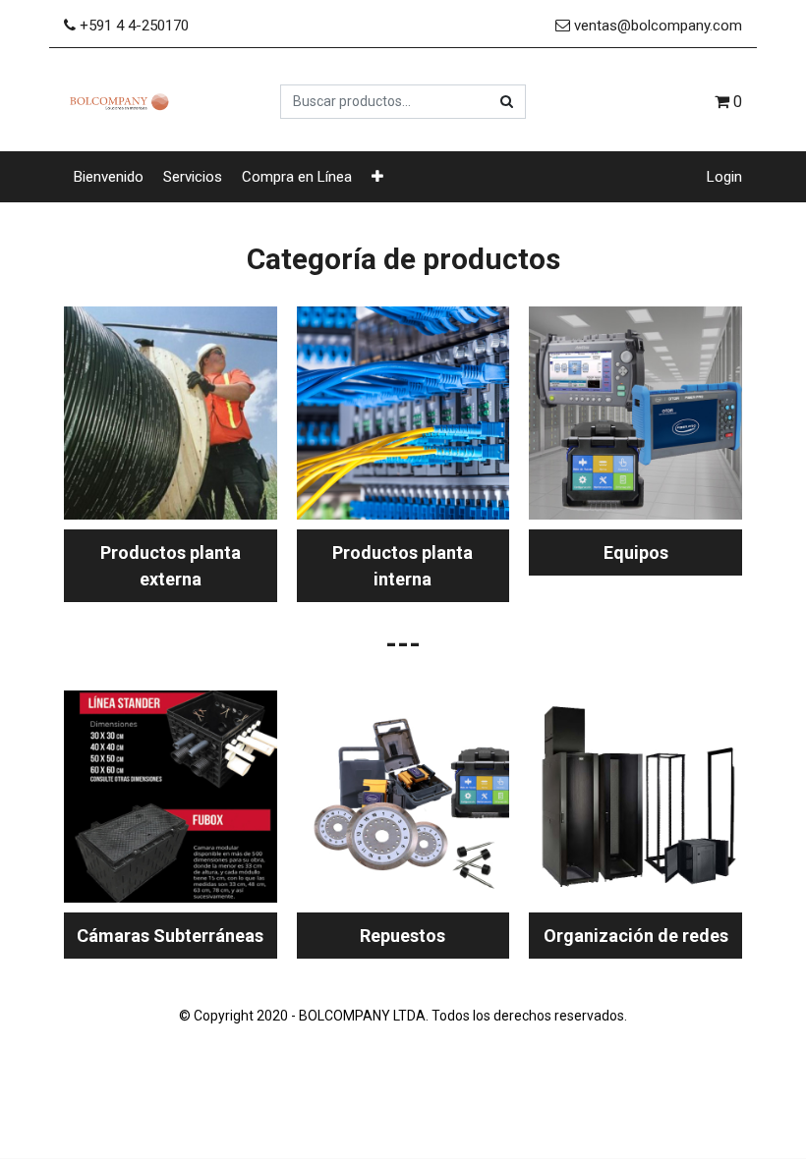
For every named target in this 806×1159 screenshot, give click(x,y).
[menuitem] (108, 177)
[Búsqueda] (507, 101)
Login (724, 177)
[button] (377, 177)
